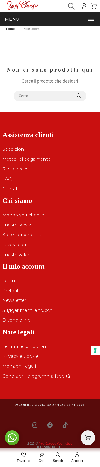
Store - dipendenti (22, 234)
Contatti (11, 189)
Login (8, 280)
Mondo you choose (23, 215)
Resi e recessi (17, 169)
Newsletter (14, 300)
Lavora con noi (18, 244)
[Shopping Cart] (88, 437)
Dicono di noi (17, 320)
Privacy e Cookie (20, 356)
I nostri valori (16, 254)
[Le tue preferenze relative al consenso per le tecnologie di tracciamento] (95, 350)
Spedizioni (13, 149)
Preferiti (11, 290)
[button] (50, 19)
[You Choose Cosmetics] (22, 6)
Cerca (80, 96)
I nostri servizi (17, 225)
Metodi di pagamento (26, 159)
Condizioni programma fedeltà (36, 376)
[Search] (71, 6)
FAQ (7, 179)
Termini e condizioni (24, 346)
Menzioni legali (19, 366)
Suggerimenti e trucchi (28, 310)
